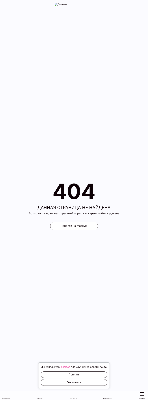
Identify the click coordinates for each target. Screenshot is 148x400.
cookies (65, 366)
